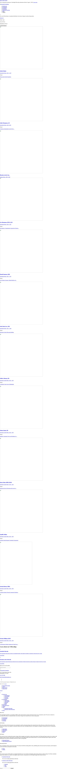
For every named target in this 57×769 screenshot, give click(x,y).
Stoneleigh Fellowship (8, 708)
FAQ (5, 765)
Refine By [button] (2, 18)
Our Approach (7, 695)
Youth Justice (6, 700)
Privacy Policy (4, 687)
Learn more (35, 2)
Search (4, 12)
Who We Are (4, 6)
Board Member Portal (6, 685)
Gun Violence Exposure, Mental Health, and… (8, 280)
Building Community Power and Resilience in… (8, 436)
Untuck (5, 683)
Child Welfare (6, 701)
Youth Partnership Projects (7, 741)
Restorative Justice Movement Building (7, 332)
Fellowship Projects (5, 705)
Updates (3, 706)
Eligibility (6, 764)
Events (3, 748)
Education (6, 702)
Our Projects (4, 9)
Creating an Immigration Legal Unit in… (7, 128)
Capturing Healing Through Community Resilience (9, 592)
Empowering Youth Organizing (5, 76)
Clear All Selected (3, 25)
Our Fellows (4, 8)
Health (5, 703)
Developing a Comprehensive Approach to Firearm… (9, 228)
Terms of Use (4, 688)
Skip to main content (3, 0)
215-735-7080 (2, 675)
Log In (1, 690)
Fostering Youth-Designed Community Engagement (9, 540)
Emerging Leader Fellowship (9, 709)
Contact (3, 686)
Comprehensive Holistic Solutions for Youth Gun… (9, 644)
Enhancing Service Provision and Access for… (8, 488)
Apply (3, 11)
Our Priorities (4, 7)
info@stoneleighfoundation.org (5, 677)
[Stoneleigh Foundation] (4, 4)
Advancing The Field (6, 10)
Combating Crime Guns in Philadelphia (7, 384)
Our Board (6, 698)
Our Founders (6, 696)
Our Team (6, 697)
